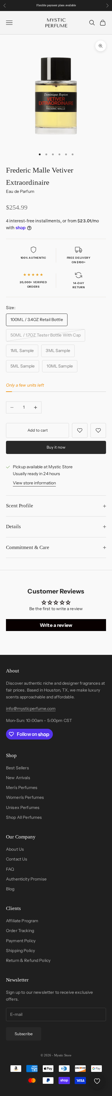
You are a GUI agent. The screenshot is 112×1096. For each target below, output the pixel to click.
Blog (10, 889)
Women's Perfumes (25, 797)
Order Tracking (20, 930)
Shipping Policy (20, 950)
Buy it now (56, 447)
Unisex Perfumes (22, 807)
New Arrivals (18, 777)
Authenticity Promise (26, 879)
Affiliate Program (22, 920)
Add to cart (37, 430)
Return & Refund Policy (28, 960)
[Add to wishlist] (80, 430)
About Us (15, 849)
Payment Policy (21, 940)
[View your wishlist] (97, 1081)
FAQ (10, 869)
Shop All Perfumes (24, 817)
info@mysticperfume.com (31, 708)
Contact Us (16, 859)
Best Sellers (17, 768)
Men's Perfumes (21, 787)
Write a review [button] (56, 625)
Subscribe (24, 1033)
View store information (34, 483)
